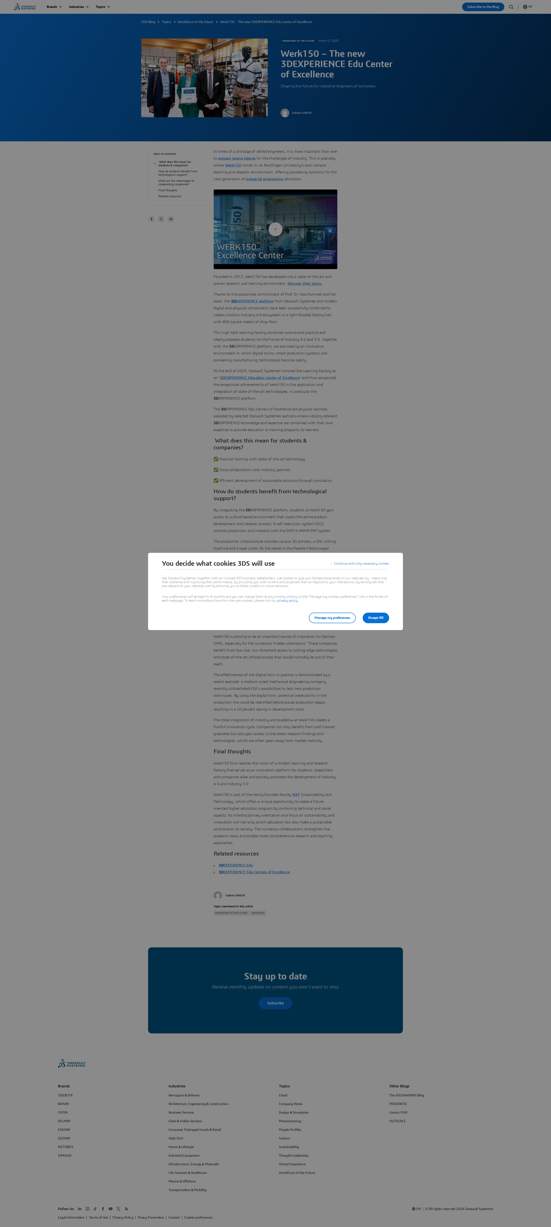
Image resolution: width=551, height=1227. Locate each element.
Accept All (376, 618)
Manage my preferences (332, 618)
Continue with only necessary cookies (361, 563)
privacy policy (287, 600)
